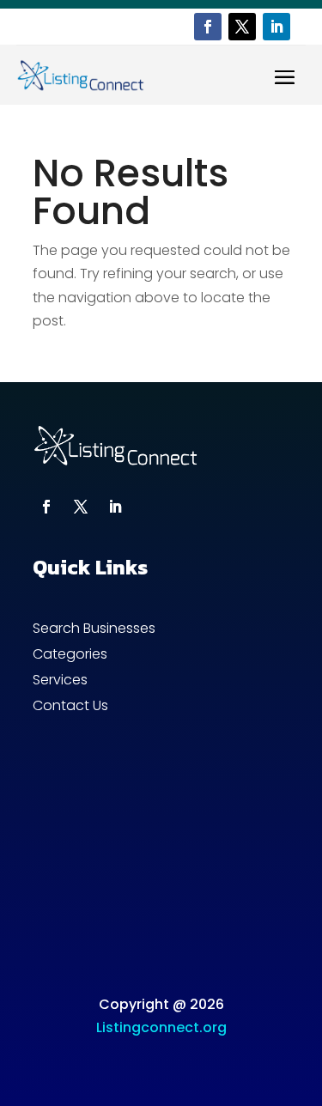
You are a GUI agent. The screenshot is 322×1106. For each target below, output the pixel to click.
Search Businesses (94, 630)
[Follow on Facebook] (208, 26)
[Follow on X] (242, 26)
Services (60, 682)
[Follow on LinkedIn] (276, 26)
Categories (70, 656)
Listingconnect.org (161, 1027)
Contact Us (70, 707)
